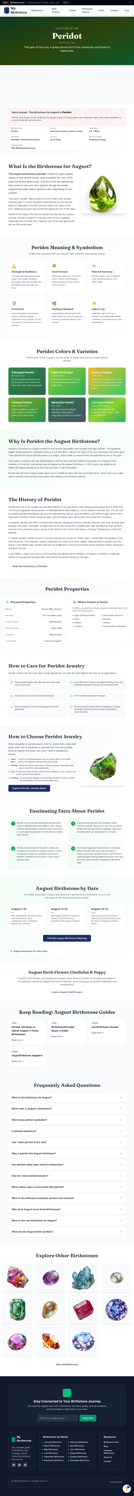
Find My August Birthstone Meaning (67, 938)
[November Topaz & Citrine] (50, 1341)
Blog (106, 1446)
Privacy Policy (116, 1482)
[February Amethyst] (50, 1277)
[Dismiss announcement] (130, 2)
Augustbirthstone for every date (30, 951)
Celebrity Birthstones (109, 1451)
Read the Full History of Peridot (30, 566)
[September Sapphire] (116, 1309)
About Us (108, 1457)
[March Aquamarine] (83, 1277)
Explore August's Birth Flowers (67, 992)
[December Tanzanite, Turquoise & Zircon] (83, 1341)
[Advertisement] (67, 84)
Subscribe (88, 1418)
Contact (107, 1461)
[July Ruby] (83, 1309)
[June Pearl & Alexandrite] (50, 1309)
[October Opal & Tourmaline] (17, 1341)
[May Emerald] (17, 1309)
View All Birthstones (67, 1364)
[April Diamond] (116, 1277)
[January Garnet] (17, 1277)
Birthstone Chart (111, 1442)
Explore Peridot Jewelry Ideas (29, 788)
